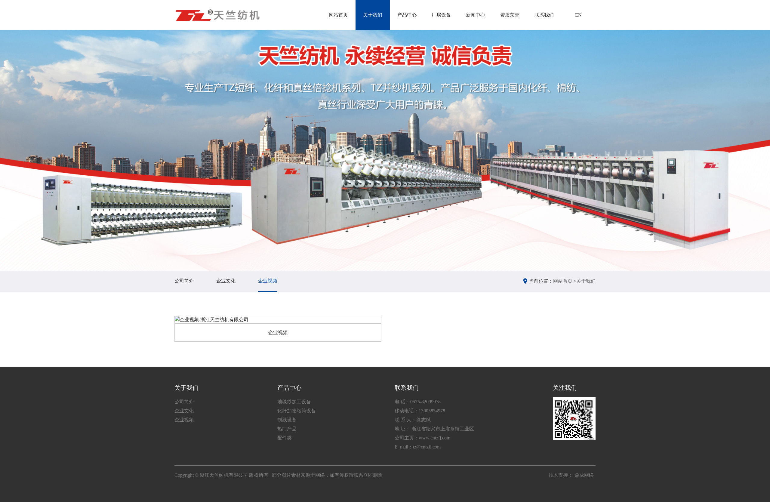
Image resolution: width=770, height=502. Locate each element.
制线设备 (287, 419)
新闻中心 (475, 14)
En (578, 14)
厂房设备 (441, 14)
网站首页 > (564, 281)
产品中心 (407, 14)
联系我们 (544, 14)
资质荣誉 (509, 14)
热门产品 (287, 428)
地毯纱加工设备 (294, 401)
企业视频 (267, 280)
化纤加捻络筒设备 (296, 410)
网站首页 (338, 14)
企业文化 (226, 280)
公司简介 (184, 280)
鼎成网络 (584, 475)
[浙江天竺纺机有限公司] (217, 15)
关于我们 (372, 14)
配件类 (284, 437)
